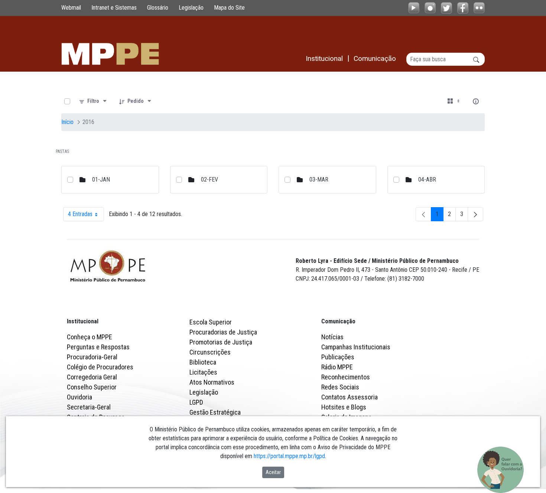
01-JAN (101, 179)
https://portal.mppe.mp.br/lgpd (289, 456)
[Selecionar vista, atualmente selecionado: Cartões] (454, 101)
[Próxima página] (475, 214)
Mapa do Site (229, 7)
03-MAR (318, 179)
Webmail (71, 7)
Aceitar (273, 472)
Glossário (157, 7)
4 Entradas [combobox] (86, 215)
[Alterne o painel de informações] (476, 101)
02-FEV (209, 179)
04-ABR (427, 179)
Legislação (191, 7)
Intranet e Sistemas (114, 7)
